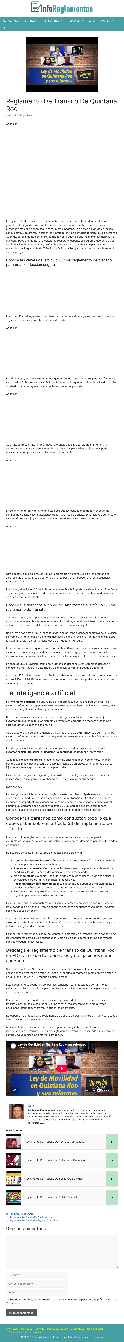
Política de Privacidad (32, 1328)
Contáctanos (36, 1332)
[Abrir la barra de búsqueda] (4, 27)
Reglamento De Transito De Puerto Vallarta (31, 1217)
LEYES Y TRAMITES (99, 20)
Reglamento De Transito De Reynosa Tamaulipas (34, 1220)
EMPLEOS (30, 20)
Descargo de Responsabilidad (87, 1328)
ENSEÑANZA (52, 20)
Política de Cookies (57, 1328)
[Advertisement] (62, 171)
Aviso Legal (12, 1328)
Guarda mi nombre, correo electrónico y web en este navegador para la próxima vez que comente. (63, 1301)
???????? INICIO (11, 20)
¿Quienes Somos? (17, 1332)
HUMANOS (74, 20)
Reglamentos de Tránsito (22, 1214)
